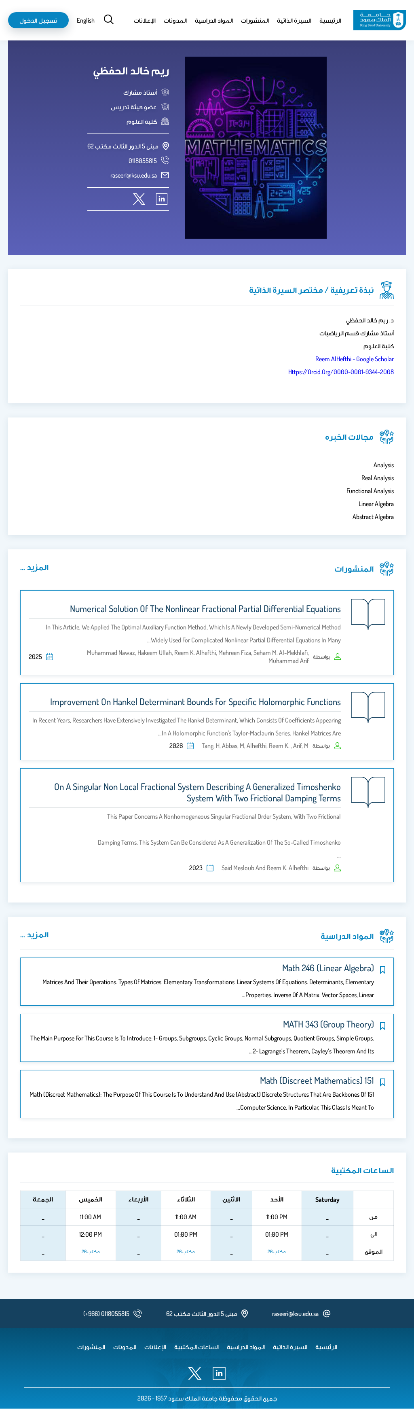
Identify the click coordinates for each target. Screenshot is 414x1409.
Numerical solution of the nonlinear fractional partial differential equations (205, 608)
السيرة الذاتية (294, 20)
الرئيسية (330, 20)
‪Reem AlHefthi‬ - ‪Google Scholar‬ (354, 359)
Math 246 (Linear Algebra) (328, 967)
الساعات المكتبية (196, 1347)
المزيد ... (34, 566)
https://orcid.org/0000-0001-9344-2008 (341, 372)
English (86, 20)
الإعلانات (145, 20)
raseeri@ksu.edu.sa (133, 175)
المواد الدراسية (214, 20)
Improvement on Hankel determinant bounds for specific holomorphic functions (195, 701)
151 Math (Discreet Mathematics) (317, 1080)
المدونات (175, 20)
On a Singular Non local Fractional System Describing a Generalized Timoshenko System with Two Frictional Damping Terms (197, 792)
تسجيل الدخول (38, 20)
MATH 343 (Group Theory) (328, 1024)
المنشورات (255, 20)
